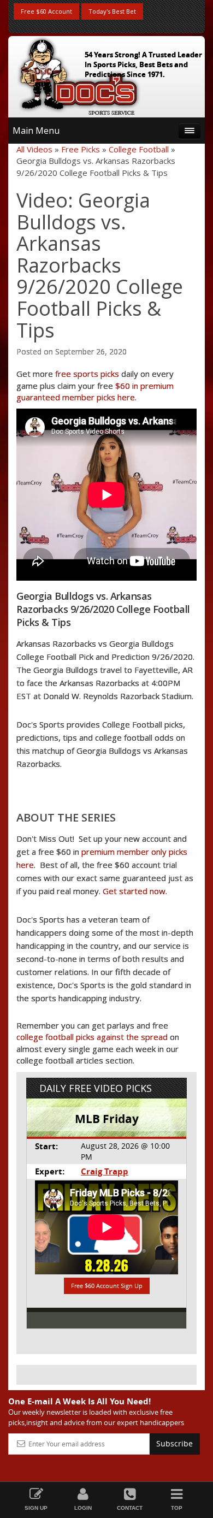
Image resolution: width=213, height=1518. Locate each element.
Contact (130, 1508)
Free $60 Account (46, 11)
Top (176, 1508)
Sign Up (36, 1508)
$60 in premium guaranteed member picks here (95, 391)
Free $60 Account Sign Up (107, 1285)
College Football (139, 149)
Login (83, 1508)
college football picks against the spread (92, 1036)
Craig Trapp (104, 1171)
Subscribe (174, 1443)
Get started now (134, 890)
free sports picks (87, 373)
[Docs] (78, 74)
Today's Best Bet (112, 11)
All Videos (34, 149)
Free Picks (80, 149)
